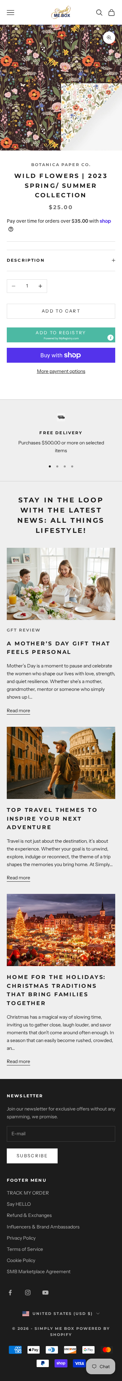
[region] (61, 434)
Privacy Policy (21, 1238)
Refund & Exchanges (29, 1215)
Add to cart (61, 311)
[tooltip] (110, 338)
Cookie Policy (21, 1260)
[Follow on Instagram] (27, 1292)
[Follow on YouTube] (45, 1292)
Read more (18, 710)
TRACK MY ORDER (28, 1193)
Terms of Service (25, 1249)
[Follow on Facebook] (10, 1292)
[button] (61, 334)
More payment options (61, 371)
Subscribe (32, 1155)
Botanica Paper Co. (61, 164)
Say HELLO (19, 1204)
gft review (24, 630)
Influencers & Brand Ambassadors (43, 1227)
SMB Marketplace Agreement (38, 1271)
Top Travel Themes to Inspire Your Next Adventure (52, 818)
